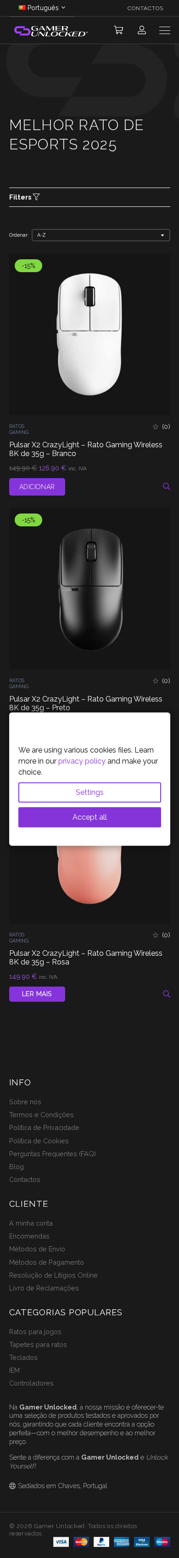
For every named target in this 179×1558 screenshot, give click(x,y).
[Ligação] (142, 30)
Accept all (90, 817)
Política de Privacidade (44, 1127)
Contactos (24, 1179)
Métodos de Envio (37, 1249)
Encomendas (29, 1236)
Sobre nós (25, 1102)
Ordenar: (19, 235)
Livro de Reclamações (44, 1288)
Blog (16, 1166)
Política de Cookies (39, 1141)
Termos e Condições (41, 1115)
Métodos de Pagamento (46, 1262)
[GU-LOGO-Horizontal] (50, 30)
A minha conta (31, 1223)
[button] (118, 30)
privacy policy (82, 761)
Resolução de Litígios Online (53, 1275)
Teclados (23, 1357)
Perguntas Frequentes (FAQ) (52, 1154)
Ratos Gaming (18, 429)
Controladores (31, 1383)
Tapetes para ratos (38, 1344)
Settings (90, 792)
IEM (14, 1370)
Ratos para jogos (35, 1331)
